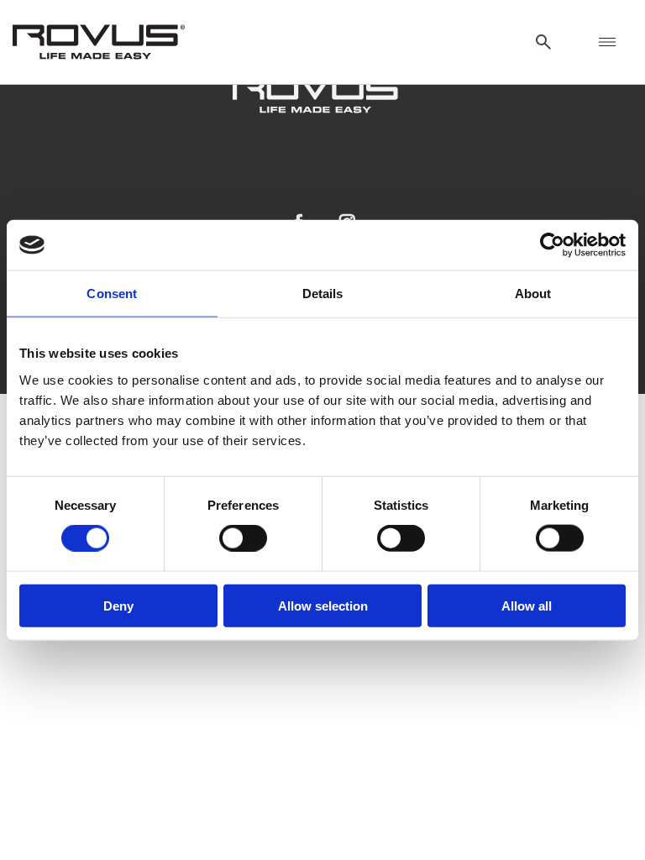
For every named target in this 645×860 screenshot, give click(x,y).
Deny (118, 605)
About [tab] (533, 293)
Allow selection (323, 605)
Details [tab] (322, 293)
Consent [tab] (112, 293)
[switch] (243, 538)
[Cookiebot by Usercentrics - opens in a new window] (552, 245)
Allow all (526, 605)
